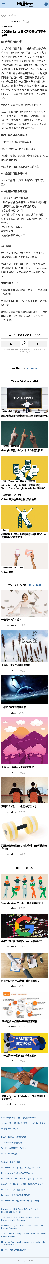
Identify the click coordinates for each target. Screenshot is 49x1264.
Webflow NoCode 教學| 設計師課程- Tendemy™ (21, 1168)
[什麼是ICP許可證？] (24, 603)
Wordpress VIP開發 (9, 1154)
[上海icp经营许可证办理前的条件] (24, 740)
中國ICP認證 (7, 411)
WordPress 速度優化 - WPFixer (14, 1148)
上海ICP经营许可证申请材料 (15, 665)
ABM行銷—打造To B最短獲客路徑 (19, 1021)
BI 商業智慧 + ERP (9, 495)
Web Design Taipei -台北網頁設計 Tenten (18, 1118)
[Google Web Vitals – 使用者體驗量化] (24, 887)
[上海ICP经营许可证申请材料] (24, 646)
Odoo (5, 530)
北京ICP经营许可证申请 (13, 707)
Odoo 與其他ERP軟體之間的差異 (18, 499)
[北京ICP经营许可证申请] (24, 689)
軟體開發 (31, 481)
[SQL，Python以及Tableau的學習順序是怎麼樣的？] (24, 1080)
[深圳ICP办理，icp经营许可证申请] (24, 790)
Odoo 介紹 (7, 572)
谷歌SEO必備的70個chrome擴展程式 (21, 941)
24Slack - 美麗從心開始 (11, 1162)
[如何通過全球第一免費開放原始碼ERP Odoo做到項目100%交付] (24, 518)
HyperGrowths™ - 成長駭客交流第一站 (17, 1173)
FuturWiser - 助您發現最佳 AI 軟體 (15, 1195)
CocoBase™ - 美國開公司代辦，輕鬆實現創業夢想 (22, 1184)
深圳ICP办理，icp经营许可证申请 (18, 806)
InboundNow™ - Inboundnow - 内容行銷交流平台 (21, 1179)
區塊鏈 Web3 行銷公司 (10, 1129)
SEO (4, 481)
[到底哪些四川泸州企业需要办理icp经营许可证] (24, 400)
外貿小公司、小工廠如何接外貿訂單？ (20, 981)
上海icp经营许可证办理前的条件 (17, 767)
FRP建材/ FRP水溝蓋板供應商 (14, 1250)
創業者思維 (15, 446)
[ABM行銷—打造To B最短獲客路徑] (24, 1005)
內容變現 (5, 446)
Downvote (37, 344)
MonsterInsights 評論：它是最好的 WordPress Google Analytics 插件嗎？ (23, 487)
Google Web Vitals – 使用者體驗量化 (22, 903)
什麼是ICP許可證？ (11, 619)
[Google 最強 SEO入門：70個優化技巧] (24, 434)
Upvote (10, 344)
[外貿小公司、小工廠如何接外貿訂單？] (24, 965)
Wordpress (13, 481)
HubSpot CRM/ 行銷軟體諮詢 (13, 1137)
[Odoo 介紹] (24, 556)
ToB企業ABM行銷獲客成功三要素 (18, 1055)
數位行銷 (23, 481)
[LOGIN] (46, 4)
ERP (19, 495)
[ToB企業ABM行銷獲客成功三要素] (24, 1043)
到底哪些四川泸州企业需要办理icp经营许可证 (24, 416)
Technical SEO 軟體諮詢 (11, 1143)
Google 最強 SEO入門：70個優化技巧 (21, 450)
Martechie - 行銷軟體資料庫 (13, 1190)
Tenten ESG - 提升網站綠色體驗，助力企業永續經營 (23, 1123)
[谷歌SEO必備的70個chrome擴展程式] (24, 926)
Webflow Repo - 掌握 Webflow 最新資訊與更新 (21, 1200)
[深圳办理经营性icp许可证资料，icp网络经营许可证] (24, 829)
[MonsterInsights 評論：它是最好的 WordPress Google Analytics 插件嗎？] (24, 469)
